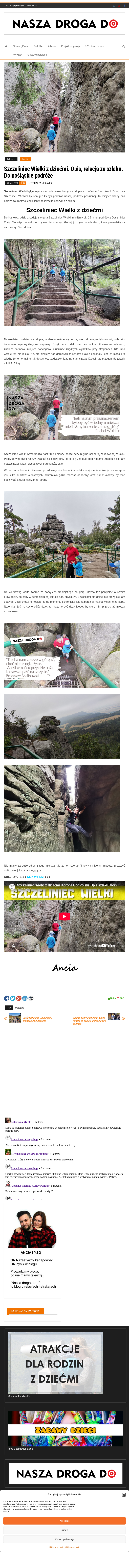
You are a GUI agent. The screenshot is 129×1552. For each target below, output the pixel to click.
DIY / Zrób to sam (94, 46)
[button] (124, 1494)
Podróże (37, 46)
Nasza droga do (43, 183)
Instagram (114, 5)
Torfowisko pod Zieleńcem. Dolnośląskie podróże (37, 1019)
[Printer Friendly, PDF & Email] (115, 998)
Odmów (64, 1530)
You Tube (119, 5)
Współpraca (32, 5)
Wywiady (18, 54)
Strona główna (20, 46)
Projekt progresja (70, 46)
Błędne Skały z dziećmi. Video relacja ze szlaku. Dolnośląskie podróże (89, 1020)
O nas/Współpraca (37, 54)
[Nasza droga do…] (6, 46)
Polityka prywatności (56, 1547)
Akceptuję (65, 1520)
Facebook (124, 5)
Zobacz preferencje (64, 1539)
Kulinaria (52, 46)
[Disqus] (64, 1071)
